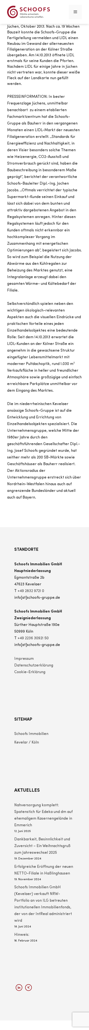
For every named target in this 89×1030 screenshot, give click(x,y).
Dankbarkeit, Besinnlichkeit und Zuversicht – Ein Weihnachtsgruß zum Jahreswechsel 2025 (42, 846)
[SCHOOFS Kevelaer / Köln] (28, 12)
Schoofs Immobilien (31, 734)
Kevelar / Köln (26, 742)
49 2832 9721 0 (32, 591)
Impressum (24, 659)
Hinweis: (21, 935)
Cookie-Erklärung (29, 672)
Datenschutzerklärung (33, 665)
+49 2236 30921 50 (33, 638)
